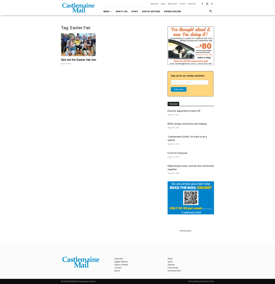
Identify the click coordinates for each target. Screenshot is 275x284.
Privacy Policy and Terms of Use (201, 281)
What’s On (121, 11)
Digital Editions (151, 11)
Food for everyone (177, 153)
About (117, 270)
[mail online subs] (191, 213)
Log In (163, 4)
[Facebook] (202, 4)
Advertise (192, 4)
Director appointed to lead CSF (184, 110)
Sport (134, 11)
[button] (210, 11)
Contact (183, 4)
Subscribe (154, 4)
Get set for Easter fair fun (78, 59)
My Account (172, 4)
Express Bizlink (172, 11)
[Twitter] (212, 4)
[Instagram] (207, 4)
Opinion (171, 264)
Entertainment (174, 270)
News (106, 11)
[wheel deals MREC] (191, 64)
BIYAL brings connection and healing (187, 123)
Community (173, 267)
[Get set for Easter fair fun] (84, 44)
